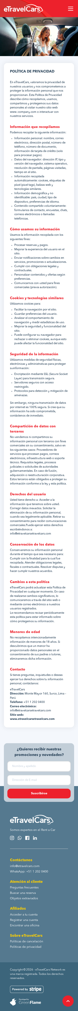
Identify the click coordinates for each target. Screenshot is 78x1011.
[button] (70, 8)
